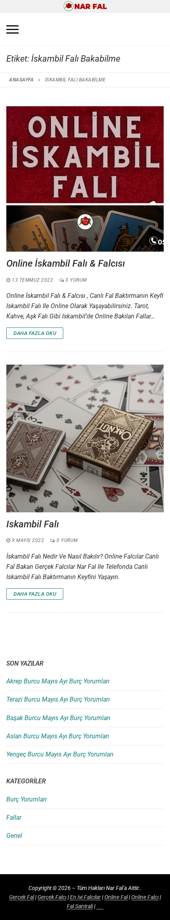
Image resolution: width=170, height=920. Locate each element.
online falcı (145, 897)
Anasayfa (21, 80)
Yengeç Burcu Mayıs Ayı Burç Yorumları (59, 754)
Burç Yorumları (26, 799)
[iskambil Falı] (85, 438)
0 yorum (75, 280)
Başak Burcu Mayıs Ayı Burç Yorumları (58, 718)
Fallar (13, 817)
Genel (14, 835)
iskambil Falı (32, 524)
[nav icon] (12, 29)
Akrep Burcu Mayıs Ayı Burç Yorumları (58, 681)
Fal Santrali (80, 906)
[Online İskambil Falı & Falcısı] (85, 178)
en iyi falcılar (85, 897)
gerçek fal (21, 897)
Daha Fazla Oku (34, 333)
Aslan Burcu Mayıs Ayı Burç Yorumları (57, 736)
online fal (116, 897)
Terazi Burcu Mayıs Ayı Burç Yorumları (58, 699)
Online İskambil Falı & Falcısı (65, 263)
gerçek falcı (52, 897)
